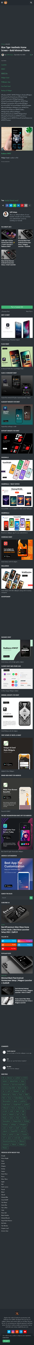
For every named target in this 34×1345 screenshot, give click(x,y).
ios (28, 1108)
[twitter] (9, 1331)
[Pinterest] (22, 205)
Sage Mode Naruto (6, 1220)
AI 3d (25, 1078)
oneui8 (24, 1128)
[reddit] (17, 1331)
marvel (4, 1114)
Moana (4, 1118)
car (3, 1091)
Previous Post (6, 311)
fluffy (26, 1094)
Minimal (12, 200)
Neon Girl (4, 1213)
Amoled (8, 44)
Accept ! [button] (6, 1341)
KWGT (3, 69)
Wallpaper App (5, 82)
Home (3, 44)
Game (28, 1098)
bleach (20, 1088)
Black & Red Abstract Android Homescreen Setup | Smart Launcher (8, 263)
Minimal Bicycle (5, 1218)
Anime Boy (4, 1205)
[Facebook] (7, 205)
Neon (17, 1118)
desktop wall (6, 1094)
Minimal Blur (4, 1197)
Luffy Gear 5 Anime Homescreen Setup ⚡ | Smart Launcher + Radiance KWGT (8, 243)
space (9, 1138)
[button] (2, 2)
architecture (6, 1084)
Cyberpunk (16, 1091)
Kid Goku (3, 1223)
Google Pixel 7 (17, 1104)
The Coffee (4, 1207)
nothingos (13, 1124)
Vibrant (14, 1144)
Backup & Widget (6, 90)
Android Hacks (14, 1081)
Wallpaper (22, 1144)
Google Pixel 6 (6, 1104)
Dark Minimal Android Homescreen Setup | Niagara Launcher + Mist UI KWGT (24, 990)
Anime (22, 1081)
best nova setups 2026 (9, 1088)
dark (23, 1091)
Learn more (6, 1337)
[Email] (26, 205)
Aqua (2, 1161)
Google (3, 1156)
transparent (6, 1144)
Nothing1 (26, 1121)
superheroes (26, 1138)
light (23, 1111)
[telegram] (21, 1331)
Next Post (29, 311)
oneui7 (16, 200)
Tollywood (21, 1141)
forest (9, 1098)
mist (18, 1114)
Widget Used (5, 77)
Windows (5, 1148)
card (8, 1091)
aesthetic (17, 1078)
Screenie (24, 1134)
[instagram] (13, 1331)
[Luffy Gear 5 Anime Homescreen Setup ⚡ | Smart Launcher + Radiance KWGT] (8, 234)
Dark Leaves (4, 1187)
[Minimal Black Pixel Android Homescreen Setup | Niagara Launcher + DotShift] (25, 234)
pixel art (11, 1134)
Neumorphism (6, 1121)
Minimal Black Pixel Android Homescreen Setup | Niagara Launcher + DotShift (24, 243)
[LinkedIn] (18, 205)
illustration (21, 1108)
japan (17, 1111)
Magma (3, 1166)
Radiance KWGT (6, 153)
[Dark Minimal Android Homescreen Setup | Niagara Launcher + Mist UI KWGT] (7, 991)
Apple (2, 1181)
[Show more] (29, 205)
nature (11, 1118)
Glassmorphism (7, 1101)
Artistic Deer (4, 1231)
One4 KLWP (4, 1200)
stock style (17, 1138)
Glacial (3, 1194)
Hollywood (5, 1108)
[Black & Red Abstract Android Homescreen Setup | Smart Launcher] (8, 254)
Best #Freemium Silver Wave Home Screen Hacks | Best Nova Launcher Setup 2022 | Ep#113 (15, 929)
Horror (13, 1108)
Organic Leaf (5, 1228)
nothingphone (23, 1124)
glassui (15, 1101)
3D (3, 1078)
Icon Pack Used (5, 86)
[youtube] (25, 1331)
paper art (23, 1131)
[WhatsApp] (14, 205)
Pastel (4, 1134)
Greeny (3, 1169)
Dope (20, 1094)
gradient (26, 1104)
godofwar (23, 1101)
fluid (4, 1098)
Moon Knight (4, 1158)
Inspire (3, 1171)
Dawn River (4, 1174)
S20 (2, 1184)
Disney (14, 1094)
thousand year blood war (9, 1141)
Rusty (2, 1176)
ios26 (11, 1111)
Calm (2, 1210)
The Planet (4, 1202)
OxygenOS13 (14, 1131)
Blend (2, 1192)
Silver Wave (4, 1179)
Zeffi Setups (13, 212)
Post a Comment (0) (17, 307)
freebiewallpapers (19, 1098)
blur (26, 1088)
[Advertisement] (17, 24)
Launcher (4, 65)
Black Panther (5, 1215)
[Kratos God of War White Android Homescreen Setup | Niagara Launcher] (7, 1001)
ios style (5, 1111)
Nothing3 (5, 1124)
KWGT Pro (4, 73)
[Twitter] (11, 205)
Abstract (9, 1078)
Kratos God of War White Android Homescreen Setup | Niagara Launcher (24, 1000)
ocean (4, 1128)
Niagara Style (17, 1121)
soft (4, 1138)
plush (18, 1134)
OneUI (10, 1128)
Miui (23, 1114)
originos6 (5, 1131)
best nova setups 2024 (18, 1084)
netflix (24, 1118)
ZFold (3, 1163)
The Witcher (4, 1226)
